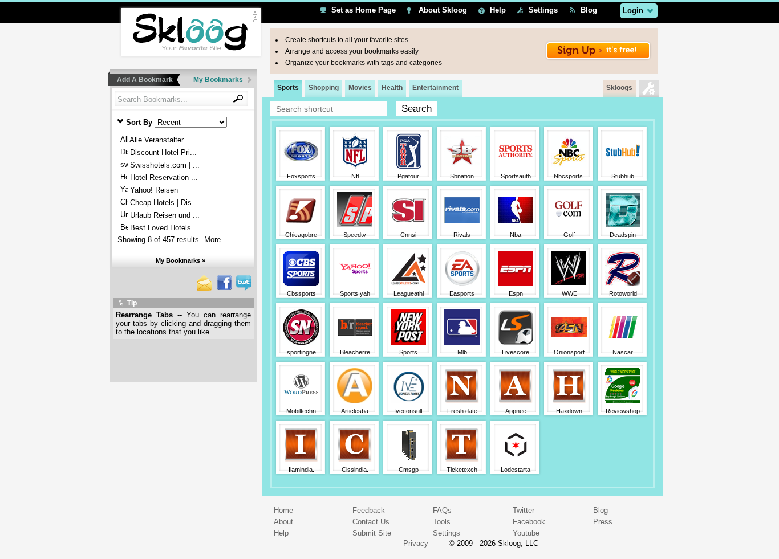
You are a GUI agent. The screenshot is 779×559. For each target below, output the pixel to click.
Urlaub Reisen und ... (164, 215)
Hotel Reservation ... (163, 177)
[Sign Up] (598, 59)
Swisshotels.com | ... (164, 165)
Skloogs (619, 88)
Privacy (415, 543)
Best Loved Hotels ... (164, 227)
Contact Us (371, 521)
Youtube (526, 533)
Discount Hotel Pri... (162, 152)
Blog (589, 10)
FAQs (442, 510)
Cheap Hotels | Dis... (163, 202)
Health (392, 88)
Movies (360, 88)
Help (498, 10)
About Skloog (443, 10)
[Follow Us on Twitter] (243, 288)
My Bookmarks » (180, 260)
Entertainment (435, 88)
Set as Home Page (363, 10)
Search (416, 108)
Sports (288, 88)
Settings (543, 10)
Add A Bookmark (145, 80)
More (212, 239)
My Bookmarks (218, 80)
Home (283, 510)
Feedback (368, 510)
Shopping (324, 88)
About (283, 521)
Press (602, 521)
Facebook (529, 521)
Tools (442, 521)
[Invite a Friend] (204, 288)
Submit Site (371, 533)
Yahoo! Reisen (153, 190)
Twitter (523, 510)
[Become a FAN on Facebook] (224, 287)
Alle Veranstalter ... (160, 140)
